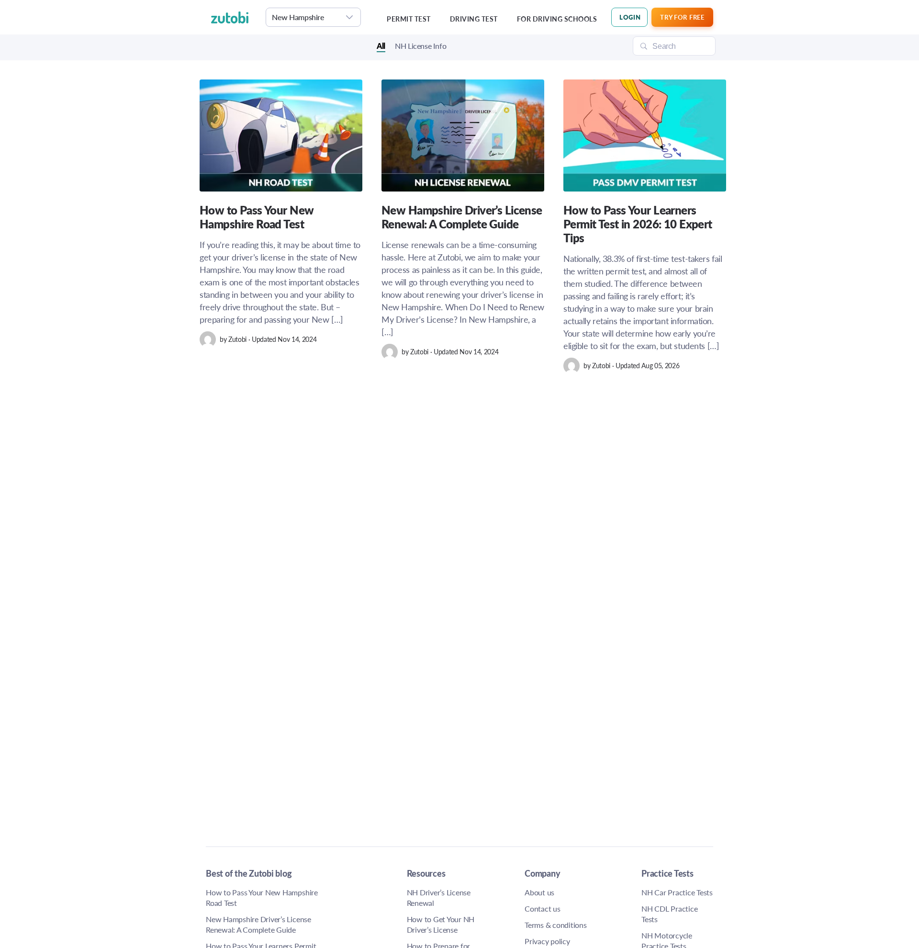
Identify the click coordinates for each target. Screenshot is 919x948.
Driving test (474, 19)
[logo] (236, 17)
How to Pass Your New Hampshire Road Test (262, 897)
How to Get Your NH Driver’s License (441, 924)
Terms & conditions (556, 924)
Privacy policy (547, 941)
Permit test (409, 19)
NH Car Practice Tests (677, 892)
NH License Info (420, 46)
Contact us (542, 908)
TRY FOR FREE (682, 17)
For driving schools (557, 19)
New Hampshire (298, 17)
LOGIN (630, 17)
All (381, 46)
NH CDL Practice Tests (669, 914)
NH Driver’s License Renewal (439, 897)
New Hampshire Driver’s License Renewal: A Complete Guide (258, 924)
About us (539, 892)
